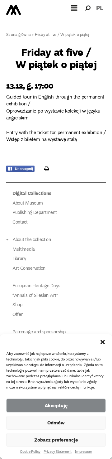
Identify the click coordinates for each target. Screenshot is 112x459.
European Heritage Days (36, 286)
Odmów (56, 422)
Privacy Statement (58, 452)
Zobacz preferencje (56, 439)
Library (19, 259)
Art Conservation (28, 269)
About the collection (31, 240)
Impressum (83, 452)
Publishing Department (34, 213)
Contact (20, 222)
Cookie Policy (30, 452)
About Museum (27, 203)
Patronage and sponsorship (38, 332)
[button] (103, 342)
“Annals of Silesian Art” (35, 296)
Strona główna (18, 35)
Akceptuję (56, 405)
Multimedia (23, 250)
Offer (17, 315)
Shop (17, 305)
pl (99, 7)
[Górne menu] (74, 8)
